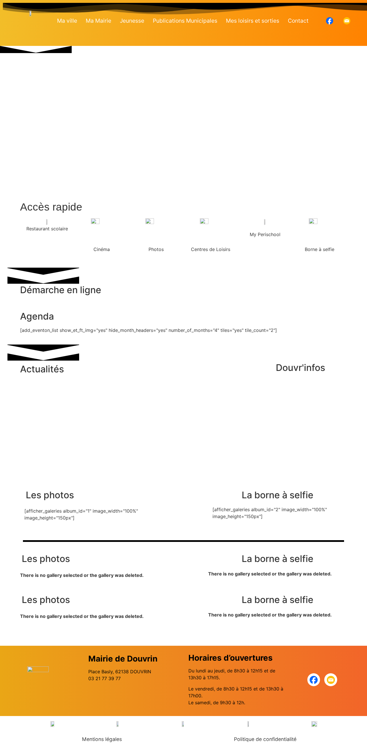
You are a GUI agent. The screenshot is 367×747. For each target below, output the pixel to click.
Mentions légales (102, 739)
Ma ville (67, 20)
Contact (298, 20)
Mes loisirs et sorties (252, 20)
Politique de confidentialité (265, 739)
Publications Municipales (185, 20)
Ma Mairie (98, 20)
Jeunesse (132, 20)
